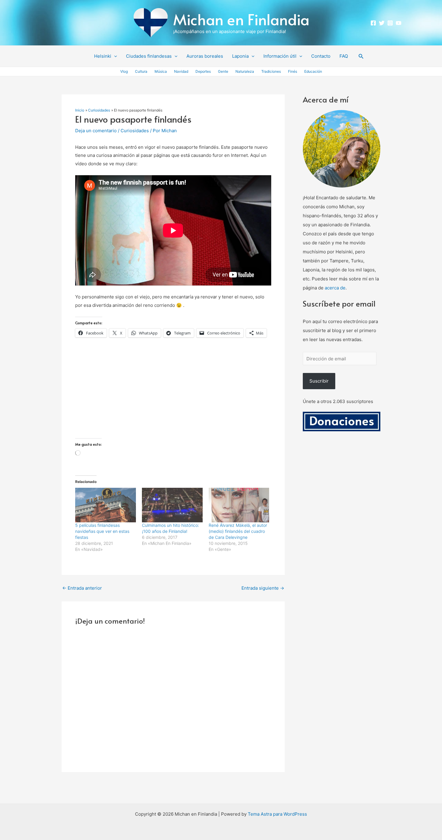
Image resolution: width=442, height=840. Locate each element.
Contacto (320, 56)
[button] (114, 56)
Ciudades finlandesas (149, 56)
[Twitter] (382, 23)
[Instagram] (390, 23)
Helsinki (102, 56)
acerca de (335, 288)
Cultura (141, 71)
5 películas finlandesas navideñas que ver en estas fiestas (102, 531)
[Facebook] (373, 23)
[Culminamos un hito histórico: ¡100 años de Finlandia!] (172, 505)
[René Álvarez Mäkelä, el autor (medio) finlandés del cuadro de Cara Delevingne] (239, 505)
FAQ (343, 56)
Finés (292, 71)
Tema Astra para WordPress (277, 814)
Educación (313, 71)
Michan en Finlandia (241, 19)
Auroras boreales (204, 56)
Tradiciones (271, 71)
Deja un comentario (96, 130)
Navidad (181, 71)
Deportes (203, 71)
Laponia (240, 56)
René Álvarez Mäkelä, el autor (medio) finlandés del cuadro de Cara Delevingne (238, 531)
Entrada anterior (82, 588)
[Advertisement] (173, 396)
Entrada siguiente (262, 588)
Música (161, 71)
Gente (223, 71)
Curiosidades (135, 130)
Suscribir (319, 381)
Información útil (279, 56)
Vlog (124, 71)
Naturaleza (244, 71)
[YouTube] (398, 23)
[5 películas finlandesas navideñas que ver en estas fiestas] (105, 505)
